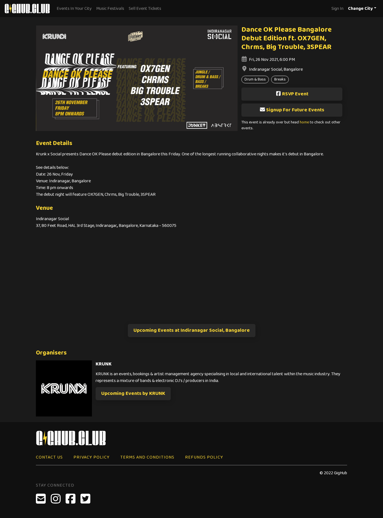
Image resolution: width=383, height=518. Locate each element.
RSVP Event (295, 93)
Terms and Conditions (147, 457)
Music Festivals (110, 8)
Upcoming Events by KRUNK (133, 393)
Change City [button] (360, 8)
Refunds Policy (204, 457)
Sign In (337, 8)
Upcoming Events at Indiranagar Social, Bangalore (191, 330)
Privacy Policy (91, 457)
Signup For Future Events (295, 109)
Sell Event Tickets (145, 8)
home (304, 122)
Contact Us (49, 457)
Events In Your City (74, 8)
